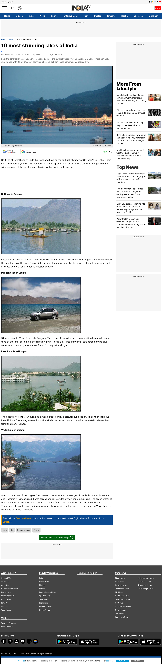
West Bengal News (145, 589)
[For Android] (128, 642)
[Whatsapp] (105, 151)
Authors (4, 606)
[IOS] (149, 2)
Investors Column (8, 596)
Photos (97, 16)
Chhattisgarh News (123, 606)
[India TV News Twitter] (157, 2)
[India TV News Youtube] (160, 2)
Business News (45, 606)
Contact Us (6, 578)
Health (124, 16)
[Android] (152, 2)
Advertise (5, 585)
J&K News (119, 613)
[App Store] (89, 642)
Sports (54, 16)
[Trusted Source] (29, 151)
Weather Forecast (8, 623)
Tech (85, 16)
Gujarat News (120, 610)
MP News (119, 592)
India (31, 16)
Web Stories (6, 610)
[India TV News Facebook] (155, 2)
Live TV (4, 603)
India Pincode (7, 626)
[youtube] (22, 641)
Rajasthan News (144, 581)
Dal (12, 530)
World (42, 16)
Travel (36, 530)
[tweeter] (10, 641)
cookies (109, 661)
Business (138, 16)
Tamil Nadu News (122, 599)
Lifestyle (111, 16)
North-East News (122, 596)
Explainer (153, 16)
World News (44, 581)
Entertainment (70, 16)
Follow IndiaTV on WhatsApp (55, 537)
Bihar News (120, 578)
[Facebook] (3, 641)
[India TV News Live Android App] (66, 642)
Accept (122, 661)
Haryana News (121, 585)
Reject (137, 661)
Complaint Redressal (9, 589)
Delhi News (119, 581)
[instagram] (16, 641)
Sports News (44, 596)
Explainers (43, 603)
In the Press (6, 592)
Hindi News (6, 599)
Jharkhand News (122, 589)
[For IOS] (150, 642)
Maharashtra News (146, 578)
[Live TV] (158, 8)
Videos (19, 16)
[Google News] (9, 151)
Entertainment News (47, 592)
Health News (44, 610)
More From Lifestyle (128, 86)
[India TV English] (81, 8)
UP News (119, 603)
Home (7, 16)
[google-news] (35, 641)
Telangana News (145, 585)
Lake (5, 530)
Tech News (43, 599)
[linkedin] (29, 641)
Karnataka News (122, 617)
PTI (2, 51)
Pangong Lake (23, 530)
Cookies (21, 661)
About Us (5, 581)
